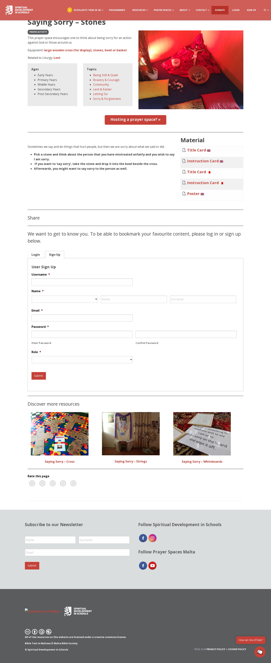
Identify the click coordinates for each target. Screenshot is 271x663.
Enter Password (41, 343)
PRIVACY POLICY (215, 649)
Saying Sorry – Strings (131, 461)
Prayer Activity (38, 32)
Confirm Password (147, 343)
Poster (193, 193)
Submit (38, 375)
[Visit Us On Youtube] (152, 565)
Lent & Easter (102, 89)
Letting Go (100, 94)
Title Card (196, 150)
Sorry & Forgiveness (107, 99)
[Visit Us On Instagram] (152, 538)
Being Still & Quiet (105, 75)
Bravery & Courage (106, 80)
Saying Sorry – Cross (59, 462)
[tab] (36, 254)
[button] (259, 651)
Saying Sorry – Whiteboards (202, 462)
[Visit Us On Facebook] (143, 538)
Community (101, 84)
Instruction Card (203, 160)
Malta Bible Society (66, 643)
